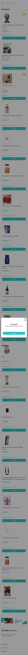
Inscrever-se (14, 333)
